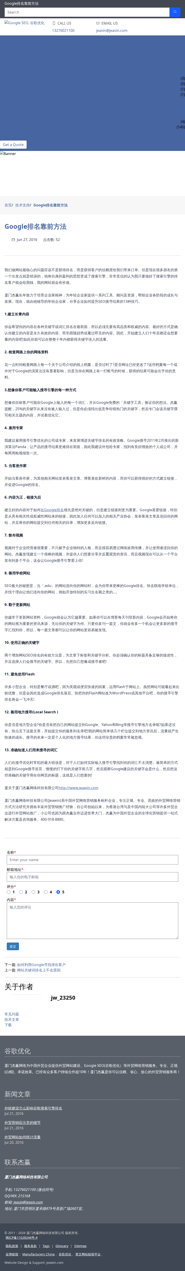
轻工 (3, 94)
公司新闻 (7, 121)
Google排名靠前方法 (50, 205)
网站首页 (7, 40)
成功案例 (7, 72)
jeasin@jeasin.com (111, 30)
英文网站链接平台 (88, 1254)
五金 (3, 89)
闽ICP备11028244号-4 (21, 1237)
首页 (8, 205)
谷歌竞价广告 (11, 56)
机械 (3, 83)
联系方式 (7, 137)
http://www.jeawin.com (78, 787)
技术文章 (7, 110)
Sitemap (80, 1246)
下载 (8, 1024)
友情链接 (12, 1254)
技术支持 (7, 99)
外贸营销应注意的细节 (23, 1122)
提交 (13, 946)
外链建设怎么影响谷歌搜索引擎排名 (33, 1108)
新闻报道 (7, 116)
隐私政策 (12, 1246)
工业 (3, 78)
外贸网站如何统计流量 (23, 1137)
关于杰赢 (7, 132)
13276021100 (63, 30)
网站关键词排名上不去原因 (38, 970)
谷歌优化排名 (11, 51)
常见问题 (7, 105)
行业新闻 (7, 127)
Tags (46, 1246)
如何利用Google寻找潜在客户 (41, 964)
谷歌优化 (65, 1254)
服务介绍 (7, 45)
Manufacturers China (38, 1254)
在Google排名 (52, 509)
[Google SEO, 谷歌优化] (32, 27)
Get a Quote (13, 144)
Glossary (62, 1246)
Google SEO (11, 67)
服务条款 (30, 1246)
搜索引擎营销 (11, 62)
